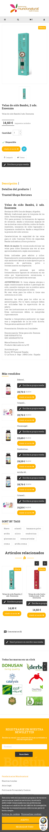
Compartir (9, 157)
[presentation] (37, 563)
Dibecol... (21, 380)
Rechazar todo (24, 826)
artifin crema (21, 544)
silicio (18, 533)
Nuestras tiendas (9, 781)
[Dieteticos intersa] (12, 678)
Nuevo (6, 528)
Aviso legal (7, 785)
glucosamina (9, 539)
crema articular (27, 539)
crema (7, 544)
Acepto (24, 819)
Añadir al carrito (10, 149)
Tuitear (22, 157)
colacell (17, 528)
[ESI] (36, 690)
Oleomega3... (22, 426)
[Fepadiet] (36, 701)
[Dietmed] (12, 690)
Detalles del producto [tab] (15, 189)
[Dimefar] (12, 701)
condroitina (31, 533)
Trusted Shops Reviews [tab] (17, 195)
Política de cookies (11, 814)
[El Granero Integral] (36, 678)
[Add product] (24, 149)
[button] (31, 19)
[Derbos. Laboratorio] (12, 667)
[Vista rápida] (4, 572)
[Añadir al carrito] (4, 588)
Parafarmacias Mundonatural (15, 776)
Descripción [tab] (9, 183)
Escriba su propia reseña (18, 164)
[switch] (43, 828)
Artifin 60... (22, 472)
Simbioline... (23, 449)
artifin (7, 533)
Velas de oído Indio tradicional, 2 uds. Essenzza (12, 596)
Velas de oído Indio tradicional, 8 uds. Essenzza (36, 596)
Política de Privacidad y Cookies (16, 790)
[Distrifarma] (36, 667)
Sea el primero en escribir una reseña (26, 642)
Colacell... (21, 403)
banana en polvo (34, 528)
